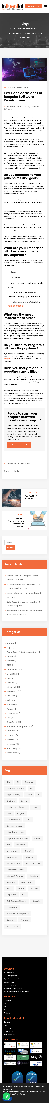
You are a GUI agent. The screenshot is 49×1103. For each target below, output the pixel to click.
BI (38, 794)
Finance (10, 682)
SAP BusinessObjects (16, 901)
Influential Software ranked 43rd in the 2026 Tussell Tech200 (24, 612)
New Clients (27, 882)
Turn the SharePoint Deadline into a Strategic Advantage (23, 586)
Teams (6, 1025)
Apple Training (13, 794)
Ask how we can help (19, 445)
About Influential (14, 1018)
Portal (21, 888)
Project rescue (10, 985)
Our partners (11, 1039)
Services (9, 968)
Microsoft (11, 695)
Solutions (11, 730)
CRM (9, 678)
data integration (14, 826)
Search (10, 547)
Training (10, 739)
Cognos (21, 813)
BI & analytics (9, 972)
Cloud (35, 807)
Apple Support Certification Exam (22, 652)
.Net (9, 782)
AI (18, 782)
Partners (7, 1028)
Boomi (10, 660)
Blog (9, 656)
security (36, 901)
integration (8, 359)
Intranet (27, 851)
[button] (6, 1096)
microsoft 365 (13, 863)
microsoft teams (15, 876)
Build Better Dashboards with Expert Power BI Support (23, 604)
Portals (10, 709)
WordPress (12, 752)
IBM (8, 844)
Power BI (34, 888)
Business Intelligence (16, 807)
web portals (12, 926)
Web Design (12, 748)
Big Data (11, 801)
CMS (9, 665)
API (31, 788)
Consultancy (13, 669)
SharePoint (12, 722)
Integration (12, 691)
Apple (9, 647)
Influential (11, 687)
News (9, 704)
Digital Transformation (17, 838)
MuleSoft (11, 700)
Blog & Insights (10, 1034)
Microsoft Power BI (15, 869)
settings (22, 1094)
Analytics (29, 782)
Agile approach (15, 305)
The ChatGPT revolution (30, 497)
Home (12, 28)
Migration (33, 876)
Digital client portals (12, 979)
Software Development (27, 28)
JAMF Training (13, 857)
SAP (8, 717)
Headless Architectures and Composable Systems (16, 522)
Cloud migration (10, 976)
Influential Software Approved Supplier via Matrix (25, 595)
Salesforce (12, 713)
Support (10, 735)
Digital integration (11, 982)
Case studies (9, 1031)
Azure (29, 794)
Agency (10, 643)
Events (37, 838)
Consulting (12, 673)
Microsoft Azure (33, 863)
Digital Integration (15, 832)
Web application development (16, 991)
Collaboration (13, 819)
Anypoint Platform (15, 788)
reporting (11, 894)
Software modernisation (14, 988)
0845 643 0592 (33, 6)
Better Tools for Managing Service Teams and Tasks (22, 577)
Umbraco (11, 744)
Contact (7, 1022)
